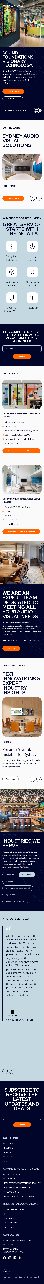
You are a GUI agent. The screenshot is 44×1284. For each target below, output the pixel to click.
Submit (22, 356)
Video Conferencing (14, 422)
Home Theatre (12, 519)
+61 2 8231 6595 (10, 1244)
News (5, 1161)
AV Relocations (12, 443)
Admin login (7, 1277)
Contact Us (11, 1234)
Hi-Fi (7, 511)
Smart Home (9, 1227)
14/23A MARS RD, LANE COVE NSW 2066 (13, 1250)
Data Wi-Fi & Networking (17, 507)
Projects (8, 1148)
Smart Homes (11, 524)
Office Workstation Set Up (17, 434)
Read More (10, 779)
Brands (7, 1152)
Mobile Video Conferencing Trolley (22, 430)
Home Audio (11, 515)
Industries (8, 1156)
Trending (6, 742)
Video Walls (10, 426)
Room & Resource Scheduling (19, 439)
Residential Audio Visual (20, 1204)
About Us (8, 1143)
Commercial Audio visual (21, 1168)
